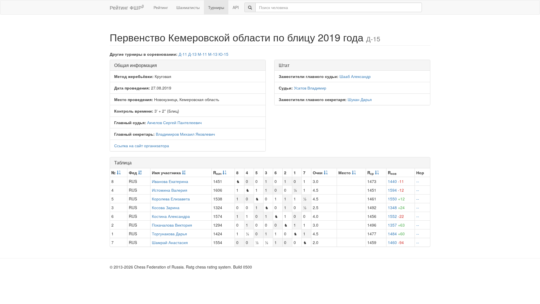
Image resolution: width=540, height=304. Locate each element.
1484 (396, 233)
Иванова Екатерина (170, 181)
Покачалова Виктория (172, 225)
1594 (396, 190)
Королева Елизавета (171, 199)
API (236, 7)
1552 (396, 216)
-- (417, 181)
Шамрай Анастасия (170, 242)
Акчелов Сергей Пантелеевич (174, 122)
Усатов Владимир (310, 88)
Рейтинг (161, 7)
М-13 (212, 54)
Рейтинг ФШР (127, 7)
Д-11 (183, 54)
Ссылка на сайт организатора (141, 145)
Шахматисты (188, 7)
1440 (396, 181)
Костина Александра (171, 216)
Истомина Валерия (169, 190)
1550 (396, 199)
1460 (396, 242)
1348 (396, 207)
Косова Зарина (165, 207)
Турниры (216, 7)
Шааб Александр (355, 76)
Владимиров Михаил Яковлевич (185, 134)
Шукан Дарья (360, 99)
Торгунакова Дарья (169, 233)
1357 (396, 225)
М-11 (202, 54)
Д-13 (192, 54)
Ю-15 (223, 54)
